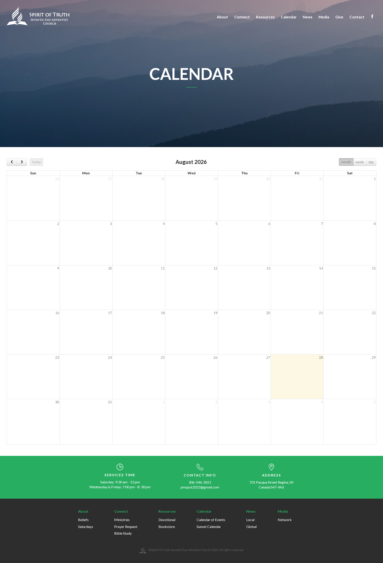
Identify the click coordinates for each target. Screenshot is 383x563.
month (346, 162)
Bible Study (123, 533)
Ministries (122, 520)
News (307, 17)
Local (250, 520)
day (371, 162)
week (360, 162)
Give (339, 17)
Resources (265, 17)
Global (251, 526)
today (36, 162)
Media (324, 17)
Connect (242, 17)
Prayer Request (125, 526)
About (222, 17)
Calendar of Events (211, 520)
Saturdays (85, 526)
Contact (357, 17)
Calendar (289, 17)
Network (285, 520)
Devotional (166, 520)
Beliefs (83, 520)
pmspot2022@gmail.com (200, 487)
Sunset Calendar (209, 526)
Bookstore (166, 526)
